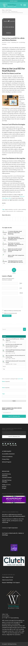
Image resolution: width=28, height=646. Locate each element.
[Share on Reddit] (22, 219)
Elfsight (4, 488)
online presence (9, 211)
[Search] (20, 5)
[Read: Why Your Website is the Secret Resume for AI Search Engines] (4, 356)
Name (21, 284)
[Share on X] (6, 219)
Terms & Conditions (7, 456)
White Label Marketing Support (17, 516)
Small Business (19, 211)
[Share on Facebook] (3, 219)
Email (21, 288)
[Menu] (24, 5)
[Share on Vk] (19, 219)
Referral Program (6, 462)
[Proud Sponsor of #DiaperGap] (14, 499)
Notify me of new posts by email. (10, 313)
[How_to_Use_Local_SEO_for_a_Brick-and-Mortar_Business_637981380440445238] (8, 27)
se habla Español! (6, 451)
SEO (15, 211)
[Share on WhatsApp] (8, 219)
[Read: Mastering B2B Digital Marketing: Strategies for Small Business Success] (4, 350)
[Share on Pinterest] (11, 219)
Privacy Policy (5, 459)
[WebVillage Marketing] (11, 5)
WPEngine (4, 482)
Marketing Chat (15, 42)
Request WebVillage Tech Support (11, 582)
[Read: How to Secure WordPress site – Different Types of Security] (4, 339)
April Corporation (13, 527)
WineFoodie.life (13, 533)
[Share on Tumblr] (16, 219)
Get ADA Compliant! (13, 1)
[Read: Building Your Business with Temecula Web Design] (4, 361)
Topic (3, 393)
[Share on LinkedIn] (14, 219)
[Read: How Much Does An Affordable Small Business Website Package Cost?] (4, 345)
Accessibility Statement (8, 454)
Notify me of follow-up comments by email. (12, 310)
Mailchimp (4, 475)
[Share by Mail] (24, 219)
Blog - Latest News (6, 10)
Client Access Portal (7, 580)
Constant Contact (6, 477)
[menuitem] (20, 5)
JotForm (4, 486)
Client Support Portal (7, 577)
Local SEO (15, 209)
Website (21, 292)
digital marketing (8, 209)
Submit (14, 400)
